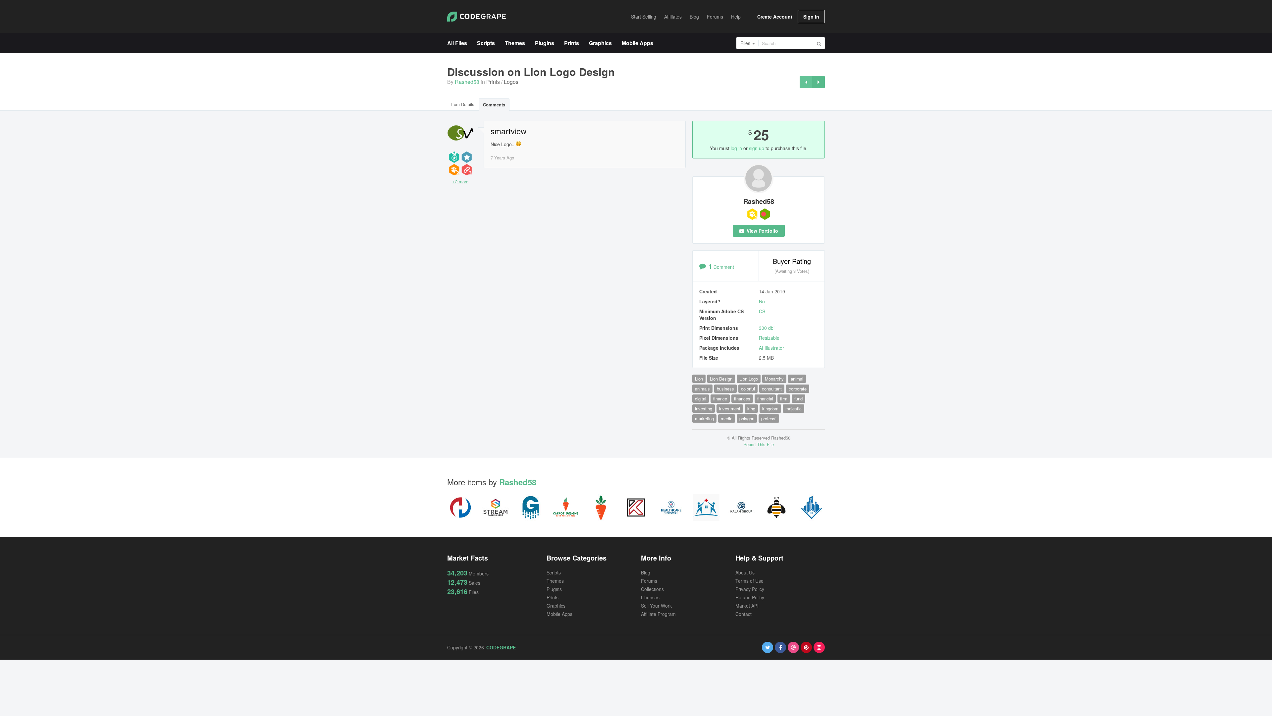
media (726, 418)
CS (762, 311)
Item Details (462, 104)
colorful (748, 389)
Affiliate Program (658, 614)
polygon (746, 418)
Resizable (769, 337)
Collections (652, 589)
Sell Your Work (656, 605)
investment (729, 408)
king (751, 408)
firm (783, 398)
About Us (745, 572)
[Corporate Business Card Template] (806, 82)
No (762, 301)
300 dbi (766, 328)
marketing (704, 418)
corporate (798, 389)
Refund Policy (749, 597)
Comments (494, 104)
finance (720, 398)
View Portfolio (761, 230)
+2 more (460, 181)
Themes (555, 580)
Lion (699, 379)
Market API (747, 605)
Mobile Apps (559, 614)
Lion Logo (748, 379)
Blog (645, 572)
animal (797, 379)
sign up (756, 148)
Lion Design (721, 379)
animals (702, 389)
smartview (508, 131)
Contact (743, 614)
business (725, 389)
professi (768, 418)
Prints (493, 82)
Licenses (650, 597)
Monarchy (774, 379)
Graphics (556, 605)
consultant (772, 389)
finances (742, 398)
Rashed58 (467, 82)
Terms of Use (749, 580)
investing (703, 408)
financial (765, 398)
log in (736, 148)
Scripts (554, 572)
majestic (793, 408)
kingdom (770, 408)
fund (798, 398)
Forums (649, 580)
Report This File (758, 444)
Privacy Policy (749, 589)
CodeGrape (501, 647)
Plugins (554, 589)
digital (700, 398)
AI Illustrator (771, 347)
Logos (511, 82)
